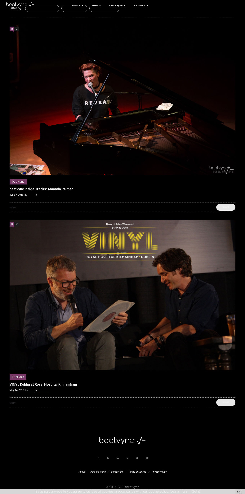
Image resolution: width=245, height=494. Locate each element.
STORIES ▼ (141, 6)
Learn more (178, 491)
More (13, 207)
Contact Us (117, 471)
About (82, 471)
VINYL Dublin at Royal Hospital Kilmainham (43, 384)
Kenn (31, 194)
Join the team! (98, 471)
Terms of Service (137, 471)
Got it (196, 491)
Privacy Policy (159, 471)
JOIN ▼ (96, 6)
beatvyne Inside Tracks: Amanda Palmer (41, 189)
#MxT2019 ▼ (117, 6)
